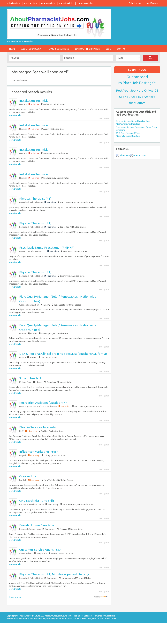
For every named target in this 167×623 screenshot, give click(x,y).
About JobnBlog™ (31, 49)
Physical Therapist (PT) (35, 198)
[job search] (104, 597)
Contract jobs (30, 3)
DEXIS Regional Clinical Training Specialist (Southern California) (63, 353)
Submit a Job (135, 3)
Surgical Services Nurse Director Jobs (133, 121)
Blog (108, 49)
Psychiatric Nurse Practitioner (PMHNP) (47, 247)
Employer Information (87, 49)
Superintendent (30, 378)
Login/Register (152, 3)
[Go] (150, 58)
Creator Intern (29, 476)
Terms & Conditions (58, 49)
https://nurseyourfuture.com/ (58, 616)
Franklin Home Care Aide (36, 525)
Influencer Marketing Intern (38, 451)
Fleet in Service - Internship (38, 427)
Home (12, 49)
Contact (122, 49)
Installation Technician (34, 100)
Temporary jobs (85, 3)
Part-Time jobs (66, 3)
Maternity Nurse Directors (128, 136)
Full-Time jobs (13, 3)
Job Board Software (83, 616)
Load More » (15, 597)
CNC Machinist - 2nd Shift (36, 500)
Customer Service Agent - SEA (40, 549)
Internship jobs (48, 3)
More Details (15, 115)
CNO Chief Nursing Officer (128, 133)
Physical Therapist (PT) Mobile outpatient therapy (54, 574)
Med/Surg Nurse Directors (128, 124)
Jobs (96, 597)
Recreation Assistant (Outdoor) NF (43, 402)
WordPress (110, 616)
